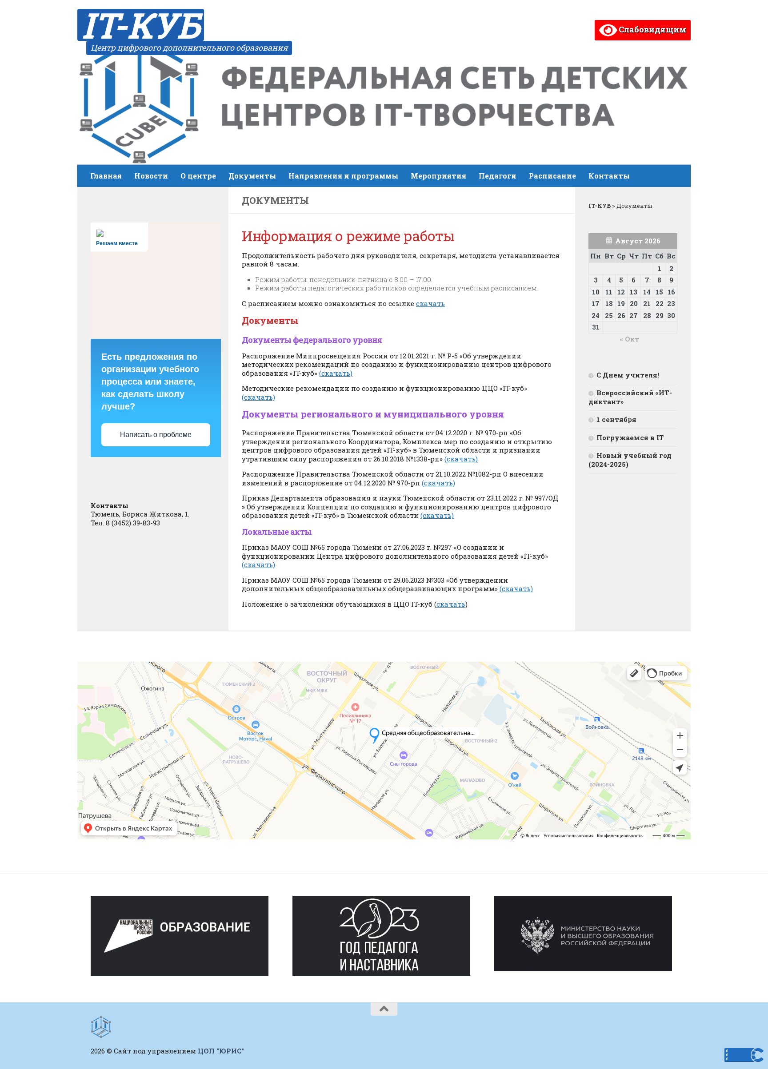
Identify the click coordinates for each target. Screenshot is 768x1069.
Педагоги (497, 175)
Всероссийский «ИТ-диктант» (630, 397)
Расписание (552, 175)
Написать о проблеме (156, 434)
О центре (198, 175)
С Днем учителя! (627, 374)
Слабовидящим (651, 29)
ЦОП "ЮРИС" (221, 1050)
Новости (151, 175)
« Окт (629, 338)
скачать (430, 303)
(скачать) (335, 373)
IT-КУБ (141, 25)
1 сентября (616, 419)
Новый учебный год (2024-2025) (630, 460)
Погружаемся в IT (630, 437)
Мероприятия (438, 175)
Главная (106, 175)
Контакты (609, 175)
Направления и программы (343, 175)
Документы (252, 175)
